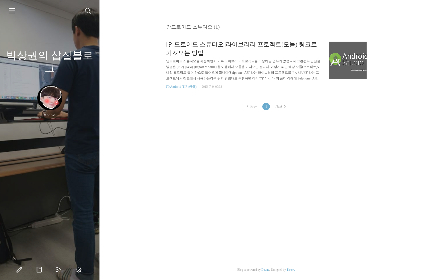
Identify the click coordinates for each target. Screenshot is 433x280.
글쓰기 (20, 270)
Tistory (291, 269)
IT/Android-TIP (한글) (181, 86)
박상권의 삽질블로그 (49, 62)
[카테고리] (12, 11)
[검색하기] (88, 11)
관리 (80, 270)
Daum (265, 269)
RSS (60, 270)
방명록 (40, 270)
